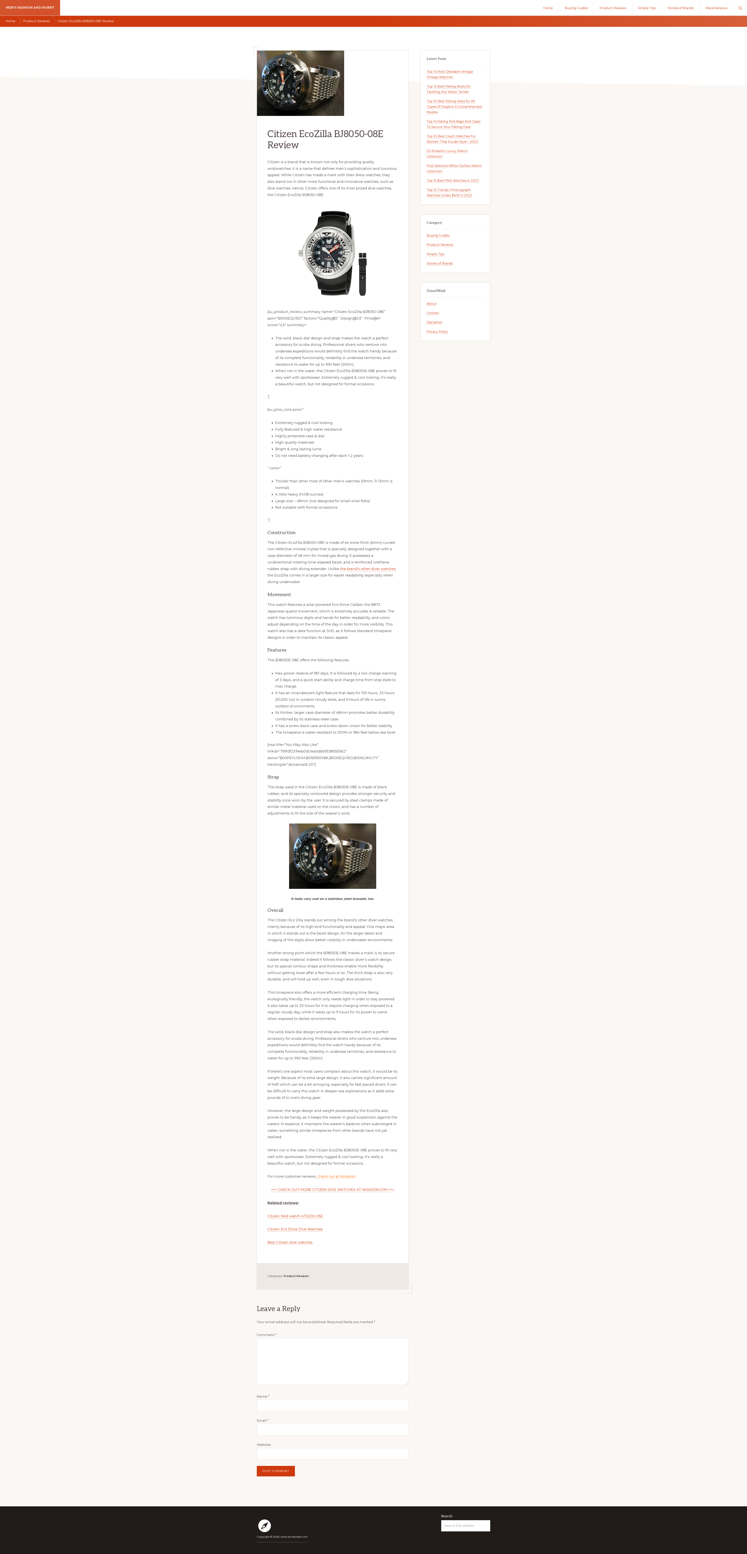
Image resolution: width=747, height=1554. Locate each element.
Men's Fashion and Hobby (30, 8)
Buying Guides (438, 235)
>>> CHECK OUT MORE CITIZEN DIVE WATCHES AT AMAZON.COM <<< (332, 1190)
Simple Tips (435, 254)
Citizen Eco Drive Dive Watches (295, 1229)
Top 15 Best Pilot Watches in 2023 (453, 180)
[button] (740, 8)
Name (263, 1396)
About (432, 304)
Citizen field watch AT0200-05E (295, 1216)
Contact (433, 313)
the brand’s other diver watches (368, 569)
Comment (267, 1335)
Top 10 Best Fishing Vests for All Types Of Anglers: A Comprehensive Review (454, 106)
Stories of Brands (440, 263)
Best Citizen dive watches (290, 1242)
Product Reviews (296, 1276)
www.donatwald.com (294, 1536)
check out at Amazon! (336, 1176)
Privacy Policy (437, 332)
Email (262, 1421)
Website (264, 1445)
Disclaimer (435, 322)
